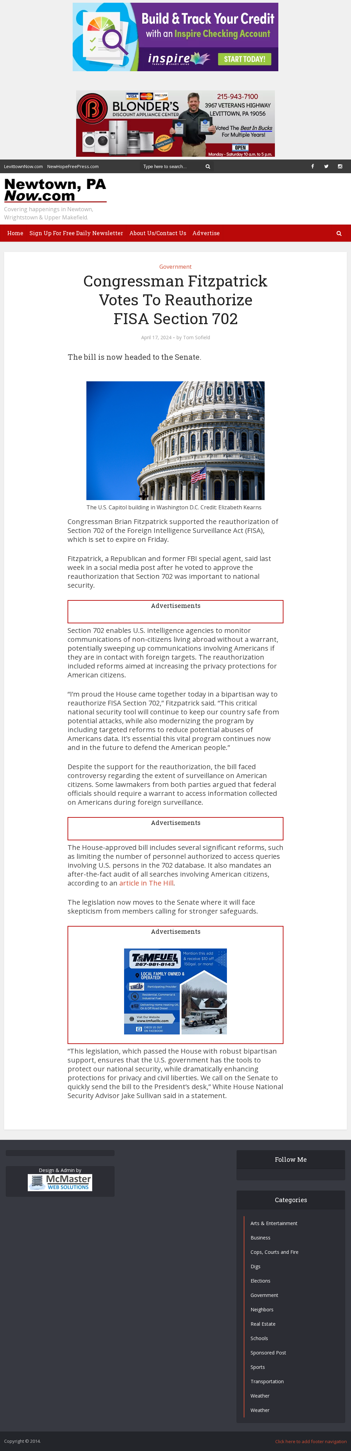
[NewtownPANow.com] (55, 190)
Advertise (206, 233)
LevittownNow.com (23, 166)
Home (15, 233)
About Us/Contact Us (157, 233)
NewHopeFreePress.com (73, 166)
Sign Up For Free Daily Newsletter (76, 233)
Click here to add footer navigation (311, 1441)
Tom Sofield (196, 337)
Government (175, 266)
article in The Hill (146, 883)
